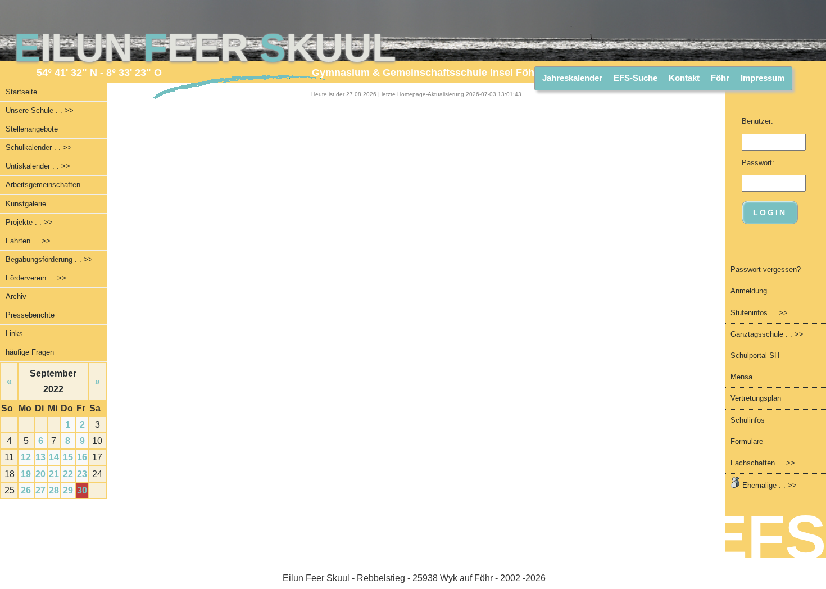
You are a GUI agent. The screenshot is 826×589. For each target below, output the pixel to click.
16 (82, 457)
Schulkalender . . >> (39, 147)
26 (26, 490)
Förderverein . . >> (36, 278)
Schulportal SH (754, 355)
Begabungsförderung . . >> (49, 259)
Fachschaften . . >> (762, 463)
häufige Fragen (30, 352)
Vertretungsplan (755, 398)
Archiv (16, 296)
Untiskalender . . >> (38, 166)
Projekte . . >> (29, 222)
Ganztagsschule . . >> (767, 334)
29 (68, 490)
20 (40, 474)
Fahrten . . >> (28, 241)
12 (26, 457)
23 (82, 474)
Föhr (720, 78)
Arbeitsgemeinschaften (43, 184)
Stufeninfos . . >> (759, 313)
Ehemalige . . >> (768, 485)
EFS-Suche (635, 78)
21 (54, 474)
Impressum (762, 78)
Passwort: (758, 162)
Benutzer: (757, 121)
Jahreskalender (572, 78)
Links (14, 333)
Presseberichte (30, 315)
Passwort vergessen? (765, 269)
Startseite (21, 92)
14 (54, 457)
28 (54, 490)
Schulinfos (747, 420)
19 (26, 474)
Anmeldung (748, 291)
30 (82, 490)
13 (40, 457)
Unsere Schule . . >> (40, 110)
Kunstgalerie (26, 204)
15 (68, 457)
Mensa (741, 377)
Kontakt (684, 78)
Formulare (746, 441)
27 (40, 490)
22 (68, 474)
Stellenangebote (32, 129)
